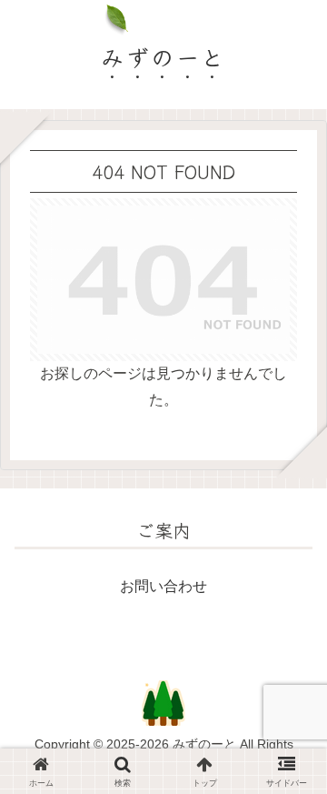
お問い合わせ (163, 586)
